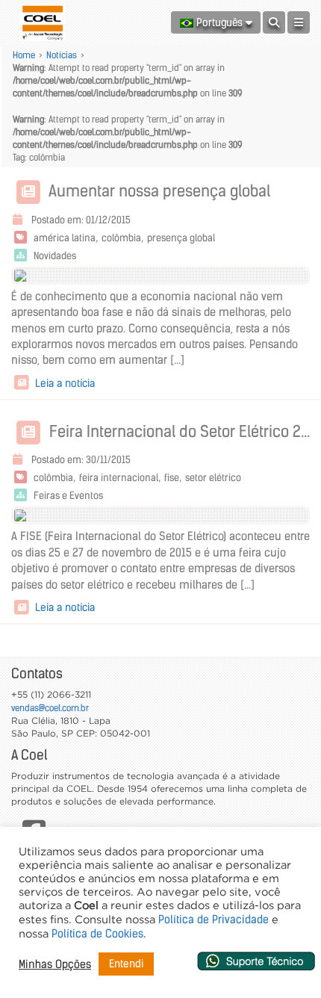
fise (171, 477)
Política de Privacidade (213, 919)
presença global (181, 238)
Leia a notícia (63, 383)
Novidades (55, 256)
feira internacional (118, 477)
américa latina (65, 238)
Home (24, 55)
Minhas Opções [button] (55, 964)
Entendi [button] (126, 963)
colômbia (121, 238)
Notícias (61, 55)
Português (219, 22)
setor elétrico (213, 477)
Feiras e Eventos (68, 495)
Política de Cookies (97, 933)
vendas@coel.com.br (50, 707)
